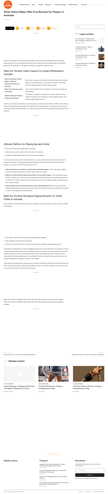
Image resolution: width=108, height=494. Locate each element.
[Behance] (92, 4)
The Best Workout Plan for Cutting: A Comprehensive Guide (85, 56)
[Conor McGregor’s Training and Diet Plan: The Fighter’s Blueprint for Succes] (101, 40)
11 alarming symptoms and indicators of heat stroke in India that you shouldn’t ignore (53, 471)
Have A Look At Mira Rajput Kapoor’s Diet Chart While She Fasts (53, 477)
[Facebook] (95, 4)
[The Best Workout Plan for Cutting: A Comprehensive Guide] (101, 57)
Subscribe (89, 475)
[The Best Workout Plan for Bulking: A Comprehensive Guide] (101, 65)
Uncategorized (9, 384)
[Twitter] (103, 4)
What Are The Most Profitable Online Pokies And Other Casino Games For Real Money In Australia (33, 299)
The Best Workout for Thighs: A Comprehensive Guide (50, 387)
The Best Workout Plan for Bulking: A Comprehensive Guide (85, 64)
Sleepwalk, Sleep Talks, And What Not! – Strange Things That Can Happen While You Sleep (52, 465)
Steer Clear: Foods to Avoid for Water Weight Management (19, 354)
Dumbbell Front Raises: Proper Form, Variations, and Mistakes (88, 354)
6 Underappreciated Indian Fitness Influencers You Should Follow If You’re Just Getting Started (53, 483)
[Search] (102, 27)
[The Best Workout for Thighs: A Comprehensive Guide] (101, 49)
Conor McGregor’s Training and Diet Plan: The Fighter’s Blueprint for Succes (19, 387)
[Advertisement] (36, 46)
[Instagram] (99, 4)
